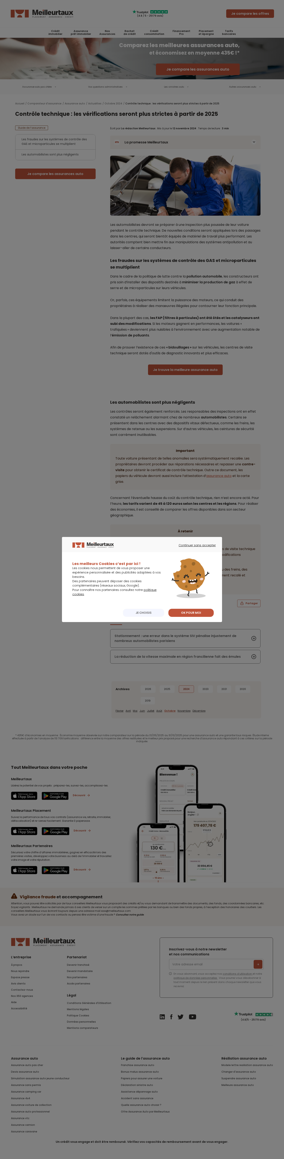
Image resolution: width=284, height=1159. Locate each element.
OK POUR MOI (191, 613)
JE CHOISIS (144, 613)
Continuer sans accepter (195, 549)
